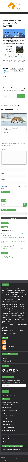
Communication (22, 294)
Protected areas (7, 317)
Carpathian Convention (21, 290)
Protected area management (19, 315)
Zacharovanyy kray (11, 333)
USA (4, 325)
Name (3, 167)
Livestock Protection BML (8, 433)
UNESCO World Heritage (21, 322)
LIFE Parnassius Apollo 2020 (8, 430)
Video (9, 325)
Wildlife (7, 330)
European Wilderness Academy (9, 410)
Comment (4, 149)
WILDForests (22, 328)
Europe (9, 299)
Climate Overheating (13, 294)
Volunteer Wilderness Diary (8, 438)
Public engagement (17, 317)
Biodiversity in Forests (7, 404)
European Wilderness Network (9, 413)
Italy (10, 311)
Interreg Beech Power (7, 418)
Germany (9, 309)
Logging (7, 313)
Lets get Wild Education (7, 424)
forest (21, 306)
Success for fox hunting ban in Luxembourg (9, 129)
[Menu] (2, 13)
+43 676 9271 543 (6, 360)
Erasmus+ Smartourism (7, 407)
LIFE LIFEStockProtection (8, 427)
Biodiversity (9, 290)
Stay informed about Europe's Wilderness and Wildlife (13, 187)
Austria (12, 288)
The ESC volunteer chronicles (7, 248)
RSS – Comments (10, 346)
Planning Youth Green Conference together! (11, 241)
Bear (17, 288)
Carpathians (6, 292)
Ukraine (10, 322)
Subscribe (21, 96)
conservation (5, 296)
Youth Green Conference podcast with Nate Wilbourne (13, 233)
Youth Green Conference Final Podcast (10, 237)
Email (3, 173)
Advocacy (5, 288)
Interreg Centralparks (7, 421)
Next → (25, 102)
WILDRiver (16, 330)
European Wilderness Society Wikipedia (11, 449)
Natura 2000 (14, 313)
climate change (16, 293)
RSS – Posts (9, 341)
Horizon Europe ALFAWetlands (9, 415)
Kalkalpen (15, 311)
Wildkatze (4, 441)
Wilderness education (13, 328)
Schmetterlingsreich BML (8, 436)
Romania (8, 319)
